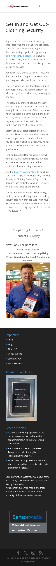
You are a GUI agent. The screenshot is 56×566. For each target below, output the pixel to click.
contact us (11, 207)
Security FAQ (14, 358)
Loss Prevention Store (25, 171)
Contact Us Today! (28, 236)
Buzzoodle (18, 484)
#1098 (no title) (15, 353)
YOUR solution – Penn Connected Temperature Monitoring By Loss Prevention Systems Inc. (25, 452)
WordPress (29, 561)
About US (12, 349)
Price (10, 339)
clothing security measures (19, 55)
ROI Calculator (15, 363)
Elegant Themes (29, 557)
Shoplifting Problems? (28, 230)
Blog (10, 344)
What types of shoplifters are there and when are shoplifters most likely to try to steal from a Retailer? (28, 464)
